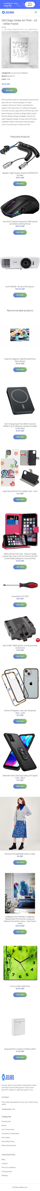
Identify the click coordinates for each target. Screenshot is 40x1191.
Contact (4, 1163)
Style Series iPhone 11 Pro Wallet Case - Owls (20, 491)
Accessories (16, 73)
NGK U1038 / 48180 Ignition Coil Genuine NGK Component (20, 646)
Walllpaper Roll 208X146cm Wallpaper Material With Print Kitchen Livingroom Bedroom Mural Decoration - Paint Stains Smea (20, 920)
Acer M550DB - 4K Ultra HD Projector (20, 287)
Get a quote (30, 4)
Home (4, 27)
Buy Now (9, 90)
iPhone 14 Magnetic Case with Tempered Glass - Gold (20, 712)
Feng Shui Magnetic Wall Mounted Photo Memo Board (20, 360)
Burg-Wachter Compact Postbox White (20, 1049)
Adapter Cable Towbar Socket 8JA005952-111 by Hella (20, 174)
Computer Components (10, 1133)
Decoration (6, 1137)
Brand (4, 1125)
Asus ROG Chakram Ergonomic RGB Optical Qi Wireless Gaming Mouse (20, 222)
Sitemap (5, 1175)
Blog (3, 1159)
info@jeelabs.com (8, 1109)
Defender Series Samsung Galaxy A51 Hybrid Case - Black (20, 776)
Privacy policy (7, 1171)
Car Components (8, 1129)
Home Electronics (8, 1141)
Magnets (24, 73)
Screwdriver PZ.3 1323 (20, 596)
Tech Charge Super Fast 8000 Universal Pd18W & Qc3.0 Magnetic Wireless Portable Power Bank (20, 426)
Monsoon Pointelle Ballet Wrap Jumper (20, 854)
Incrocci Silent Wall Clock (20, 986)
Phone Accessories (9, 1145)
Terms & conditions (9, 1167)
